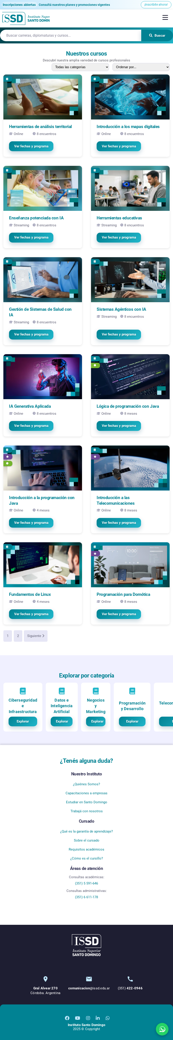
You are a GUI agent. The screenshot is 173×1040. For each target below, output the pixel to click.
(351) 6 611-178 (86, 897)
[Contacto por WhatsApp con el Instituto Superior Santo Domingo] (107, 1018)
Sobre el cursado (86, 840)
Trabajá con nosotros (87, 811)
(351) (130, 988)
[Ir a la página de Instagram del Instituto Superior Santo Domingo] (88, 1018)
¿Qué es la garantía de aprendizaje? (86, 831)
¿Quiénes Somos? (86, 784)
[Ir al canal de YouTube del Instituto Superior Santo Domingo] (77, 1018)
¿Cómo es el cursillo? (86, 858)
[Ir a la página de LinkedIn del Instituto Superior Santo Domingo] (97, 1018)
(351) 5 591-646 (86, 883)
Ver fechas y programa (31, 146)
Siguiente (34, 636)
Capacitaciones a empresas (86, 793)
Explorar (23, 721)
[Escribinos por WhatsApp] (162, 1029)
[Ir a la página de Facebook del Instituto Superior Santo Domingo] (67, 1018)
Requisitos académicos (86, 849)
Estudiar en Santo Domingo (86, 802)
